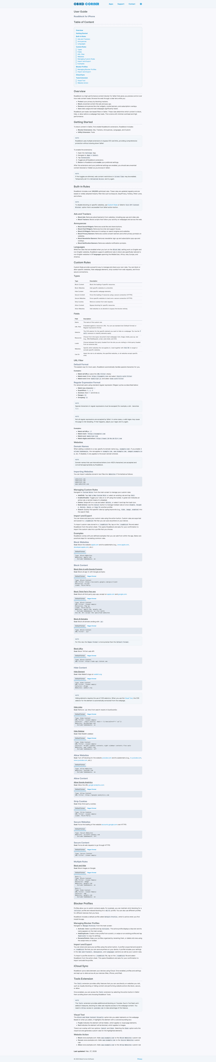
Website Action (83, 83)
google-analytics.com (96, 785)
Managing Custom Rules (86, 59)
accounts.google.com (109, 824)
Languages (81, 44)
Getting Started (81, 33)
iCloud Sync (80, 75)
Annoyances (82, 41)
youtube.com (106, 758)
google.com (122, 594)
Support (121, 4)
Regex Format (91, 576)
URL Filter (81, 54)
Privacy (139, 1059)
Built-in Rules (81, 36)
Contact (132, 4)
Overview (79, 30)
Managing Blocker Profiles (87, 69)
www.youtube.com (80, 760)
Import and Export (84, 61)
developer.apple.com (81, 547)
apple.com (95, 545)
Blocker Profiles (82, 67)
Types (80, 49)
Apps (111, 4)
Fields (80, 52)
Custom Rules (81, 47)
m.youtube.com (135, 758)
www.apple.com (123, 545)
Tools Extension (82, 78)
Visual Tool (81, 80)
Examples (81, 64)
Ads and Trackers (84, 39)
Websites (81, 57)
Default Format (80, 551)
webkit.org (98, 674)
